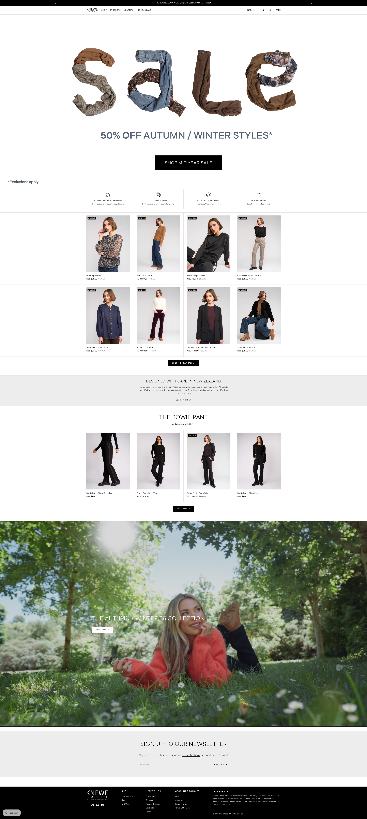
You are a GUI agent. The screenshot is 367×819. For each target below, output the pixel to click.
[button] (270, 10)
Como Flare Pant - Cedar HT (249, 275)
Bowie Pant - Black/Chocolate (99, 493)
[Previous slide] (55, 3)
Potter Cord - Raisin (145, 347)
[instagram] (102, 805)
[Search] (262, 10)
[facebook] (92, 805)
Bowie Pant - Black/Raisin (198, 493)
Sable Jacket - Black (246, 347)
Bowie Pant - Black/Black (147, 493)
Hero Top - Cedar (144, 275)
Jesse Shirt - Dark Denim (97, 347)
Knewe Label (223, 814)
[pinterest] (97, 805)
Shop (104, 10)
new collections (191, 755)
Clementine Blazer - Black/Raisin (201, 347)
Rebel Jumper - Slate (196, 275)
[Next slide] (312, 3)
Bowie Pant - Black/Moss (248, 493)
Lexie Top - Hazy (93, 275)
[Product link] (108, 243)
